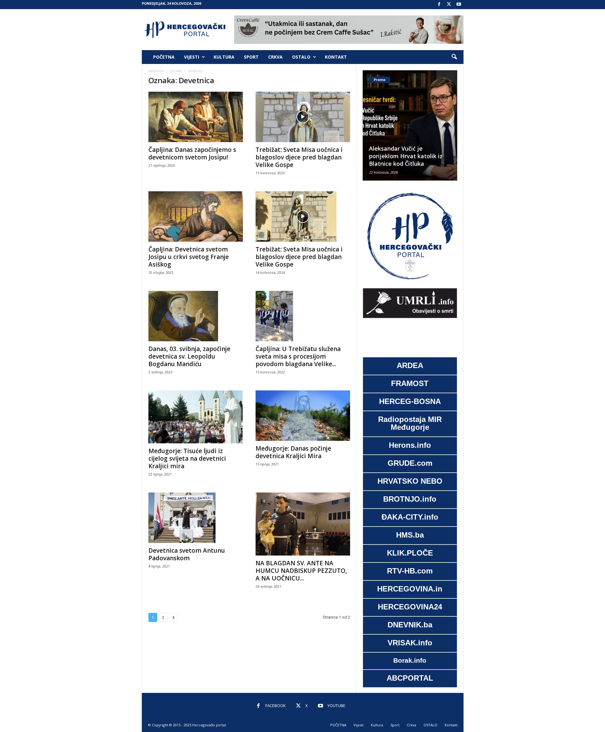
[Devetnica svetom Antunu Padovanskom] (195, 518)
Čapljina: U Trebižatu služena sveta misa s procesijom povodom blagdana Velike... (298, 356)
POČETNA (164, 57)
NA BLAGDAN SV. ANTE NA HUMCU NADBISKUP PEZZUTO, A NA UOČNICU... (301, 570)
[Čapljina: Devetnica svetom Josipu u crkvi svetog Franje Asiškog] (195, 216)
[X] (449, 4)
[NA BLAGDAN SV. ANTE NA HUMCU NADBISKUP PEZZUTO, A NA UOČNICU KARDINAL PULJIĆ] (303, 524)
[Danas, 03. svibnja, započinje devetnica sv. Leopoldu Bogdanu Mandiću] (195, 316)
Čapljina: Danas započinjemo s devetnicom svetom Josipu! (192, 153)
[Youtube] (459, 4)
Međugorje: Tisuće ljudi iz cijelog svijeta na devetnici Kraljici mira (187, 458)
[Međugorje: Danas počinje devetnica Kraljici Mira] (303, 415)
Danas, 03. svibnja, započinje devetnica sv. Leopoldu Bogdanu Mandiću (189, 356)
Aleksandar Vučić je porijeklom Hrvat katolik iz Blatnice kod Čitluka (399, 156)
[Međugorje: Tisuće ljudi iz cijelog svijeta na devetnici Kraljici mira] (195, 416)
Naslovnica (156, 71)
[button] (454, 57)
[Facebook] (439, 4)
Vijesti (191, 57)
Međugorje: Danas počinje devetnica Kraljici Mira (293, 452)
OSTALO (301, 57)
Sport (251, 57)
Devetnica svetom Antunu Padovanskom (186, 554)
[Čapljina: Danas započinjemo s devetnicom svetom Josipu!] (195, 117)
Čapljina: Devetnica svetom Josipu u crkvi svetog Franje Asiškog (188, 256)
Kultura (224, 57)
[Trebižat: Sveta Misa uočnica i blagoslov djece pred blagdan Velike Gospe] (303, 117)
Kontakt (336, 57)
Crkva (275, 57)
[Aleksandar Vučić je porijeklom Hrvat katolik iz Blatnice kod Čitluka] (403, 125)
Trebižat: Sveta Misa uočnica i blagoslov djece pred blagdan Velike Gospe (299, 157)
